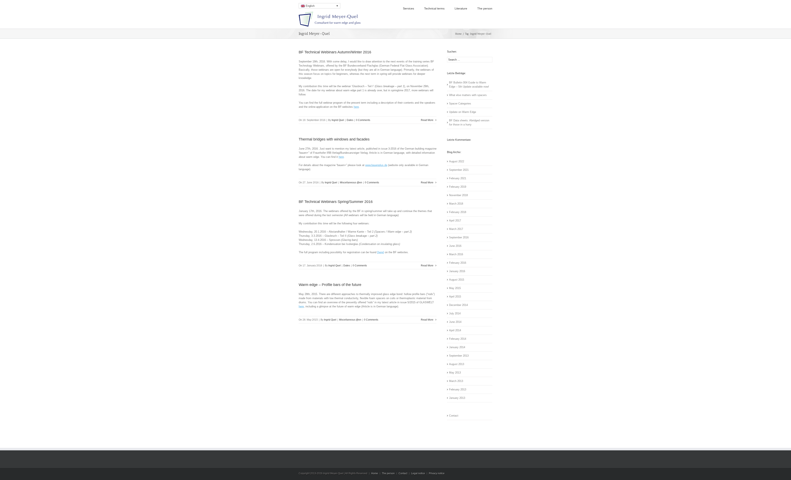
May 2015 (455, 288)
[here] (380, 252)
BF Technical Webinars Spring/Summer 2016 (336, 202)
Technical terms (434, 8)
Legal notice (418, 473)
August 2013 (456, 364)
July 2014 (455, 313)
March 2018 (456, 203)
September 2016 (459, 237)
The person (484, 8)
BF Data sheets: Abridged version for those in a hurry (469, 122)
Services (408, 8)
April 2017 (455, 220)
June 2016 (455, 245)
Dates (350, 120)
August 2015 (456, 279)
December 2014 (458, 305)
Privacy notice (437, 473)
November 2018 (458, 195)
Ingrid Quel (338, 120)
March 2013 (456, 381)
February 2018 (457, 212)
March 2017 (456, 229)
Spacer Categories (460, 103)
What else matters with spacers (468, 95)
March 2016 (456, 254)
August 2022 (456, 161)
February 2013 (457, 389)
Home (458, 33)
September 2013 (459, 355)
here (356, 106)
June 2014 (455, 321)
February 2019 (457, 186)
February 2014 (457, 338)
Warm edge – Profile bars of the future (330, 285)
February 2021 (457, 178)
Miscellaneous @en (351, 182)
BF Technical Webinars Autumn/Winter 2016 (335, 52)
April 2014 (455, 330)
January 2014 (457, 347)
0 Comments (363, 120)
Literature (461, 8)
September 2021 (459, 169)
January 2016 (457, 271)
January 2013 (457, 397)
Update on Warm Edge (462, 112)
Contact (453, 415)
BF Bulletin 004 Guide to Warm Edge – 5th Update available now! (469, 84)
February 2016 (457, 262)
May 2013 (455, 372)
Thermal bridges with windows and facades (334, 139)
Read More (427, 120)
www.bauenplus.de (376, 165)
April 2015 (455, 296)
